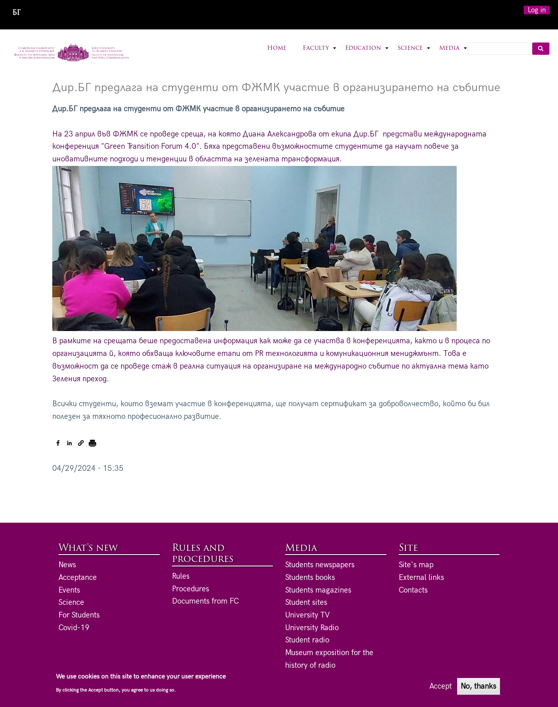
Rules (181, 576)
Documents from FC (205, 601)
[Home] (72, 53)
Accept (440, 686)
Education (367, 53)
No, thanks (478, 686)
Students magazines (318, 590)
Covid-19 (73, 628)
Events (69, 590)
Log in (537, 10)
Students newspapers (320, 565)
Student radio (307, 640)
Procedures (190, 589)
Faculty (320, 53)
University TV (307, 615)
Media (453, 53)
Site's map (416, 565)
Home (276, 48)
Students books (310, 577)
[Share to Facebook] (58, 443)
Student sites (306, 602)
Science (414, 53)
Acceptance (77, 577)
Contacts (413, 590)
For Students (79, 615)
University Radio (312, 628)
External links (421, 577)
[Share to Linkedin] (69, 443)
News (67, 565)
